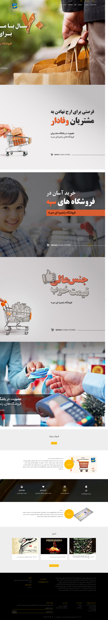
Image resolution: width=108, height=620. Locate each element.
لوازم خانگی (93, 609)
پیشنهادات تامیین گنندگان (61, 608)
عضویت (87, 1)
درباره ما (86, 4)
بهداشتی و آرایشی (92, 608)
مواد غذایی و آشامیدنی (91, 605)
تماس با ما (63, 4)
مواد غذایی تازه (93, 606)
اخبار (75, 4)
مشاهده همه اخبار (54, 565)
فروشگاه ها (70, 4)
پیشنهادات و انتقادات (62, 606)
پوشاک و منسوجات (92, 610)
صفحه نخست (93, 4)
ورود (94, 1)
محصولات (80, 4)
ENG (81, 1)
